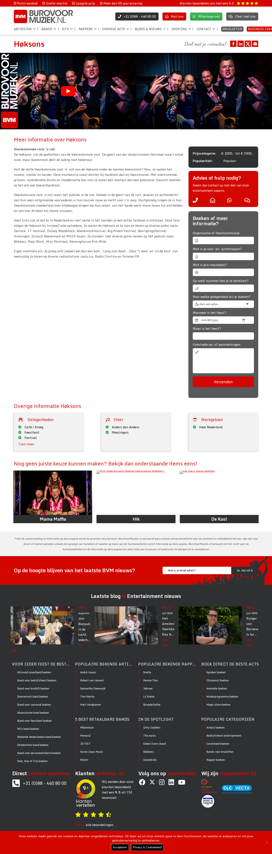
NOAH (84, 759)
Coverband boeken (217, 743)
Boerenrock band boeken (32, 696)
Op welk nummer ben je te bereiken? (220, 280)
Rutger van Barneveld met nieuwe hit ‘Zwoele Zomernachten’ (252, 607)
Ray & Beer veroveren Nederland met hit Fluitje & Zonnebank (168, 607)
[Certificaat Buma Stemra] (207, 806)
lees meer (47, 647)
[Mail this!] (255, 44)
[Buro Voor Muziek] (43, 16)
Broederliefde (151, 704)
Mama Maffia (53, 519)
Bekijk (80, 824)
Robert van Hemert (92, 680)
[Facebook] (142, 782)
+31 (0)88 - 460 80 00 (45, 783)
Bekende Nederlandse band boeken (39, 736)
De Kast (219, 519)
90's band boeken (28, 728)
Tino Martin (87, 696)
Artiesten (23, 29)
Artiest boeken (215, 727)
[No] (267, 842)
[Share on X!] (248, 44)
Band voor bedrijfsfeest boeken (36, 680)
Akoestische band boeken (33, 712)
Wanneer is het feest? (209, 312)
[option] (204, 91)
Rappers (86, 29)
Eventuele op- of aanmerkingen (216, 344)
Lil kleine (148, 696)
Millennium (87, 727)
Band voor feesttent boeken (34, 720)
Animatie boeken (216, 688)
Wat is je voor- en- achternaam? (217, 249)
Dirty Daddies (151, 727)
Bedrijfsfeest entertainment (223, 735)
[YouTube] (181, 782)
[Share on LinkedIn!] (240, 44)
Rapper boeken (215, 759)
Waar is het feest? (207, 328)
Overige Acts (113, 29)
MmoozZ (85, 735)
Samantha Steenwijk (93, 688)
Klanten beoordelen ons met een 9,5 (207, 3)
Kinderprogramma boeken (222, 696)
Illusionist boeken (217, 680)
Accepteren (120, 847)
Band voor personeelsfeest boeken (39, 753)
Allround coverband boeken (34, 672)
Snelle (147, 672)
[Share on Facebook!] (233, 44)
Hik (136, 519)
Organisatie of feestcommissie (216, 233)
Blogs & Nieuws (148, 29)
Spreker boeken (216, 672)
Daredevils (150, 759)
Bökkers (148, 751)
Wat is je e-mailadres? (210, 264)
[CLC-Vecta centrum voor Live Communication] (239, 792)
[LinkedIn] (171, 782)
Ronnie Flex (150, 680)
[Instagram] (161, 782)
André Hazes (88, 672)
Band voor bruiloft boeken (33, 688)
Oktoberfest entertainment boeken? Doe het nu (84, 607)
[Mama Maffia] (52, 493)
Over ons (179, 29)
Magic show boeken (218, 704)
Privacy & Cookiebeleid (147, 847)
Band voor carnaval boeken (34, 704)
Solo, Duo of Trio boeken (32, 761)
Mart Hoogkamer (90, 704)
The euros (149, 735)
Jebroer (148, 688)
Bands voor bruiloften (219, 751)
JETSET (85, 743)
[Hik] (135, 493)
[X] (152, 782)
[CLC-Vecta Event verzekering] (211, 792)
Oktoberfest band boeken (32, 745)
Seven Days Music (91, 751)
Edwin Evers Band (154, 743)
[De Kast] (219, 493)
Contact (204, 29)
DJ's (65, 29)
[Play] (68, 91)
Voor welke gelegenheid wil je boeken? (222, 296)
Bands (46, 29)
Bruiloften (232, 29)
